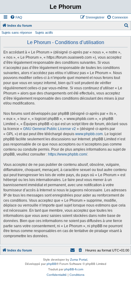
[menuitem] (16, 17)
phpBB (51, 263)
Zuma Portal (78, 259)
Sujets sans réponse (17, 32)
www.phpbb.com (89, 134)
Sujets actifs (44, 32)
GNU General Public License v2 (49, 129)
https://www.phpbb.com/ (67, 154)
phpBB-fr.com (73, 269)
